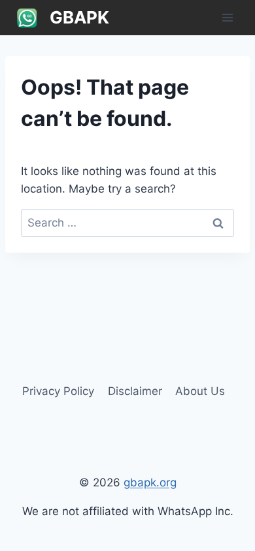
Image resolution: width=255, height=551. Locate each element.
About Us (200, 391)
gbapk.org (150, 482)
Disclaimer (135, 391)
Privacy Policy (58, 391)
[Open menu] (227, 17)
